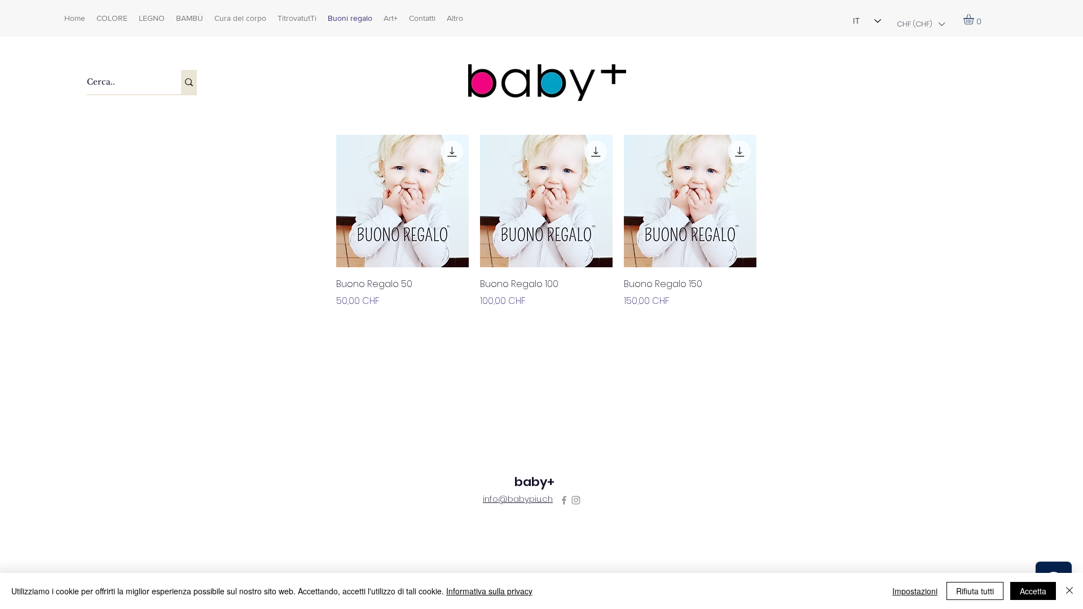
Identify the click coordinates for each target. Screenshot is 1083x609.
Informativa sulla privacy (489, 591)
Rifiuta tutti (975, 591)
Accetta (1033, 591)
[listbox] (921, 24)
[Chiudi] (1069, 591)
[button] (921, 24)
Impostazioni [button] (914, 591)
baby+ (534, 482)
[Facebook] (564, 500)
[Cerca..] (189, 82)
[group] (546, 238)
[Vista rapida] (402, 201)
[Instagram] (576, 500)
